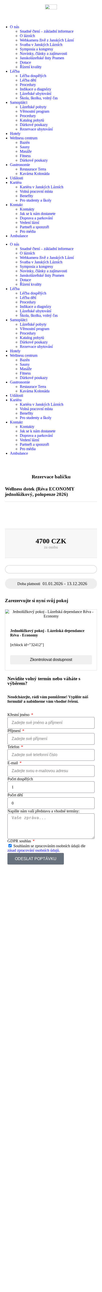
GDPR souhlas (19, 841)
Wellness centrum (23, 138)
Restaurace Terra (33, 169)
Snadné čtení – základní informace (47, 31)
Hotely (15, 133)
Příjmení (14, 731)
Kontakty (27, 209)
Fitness (25, 156)
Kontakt (16, 205)
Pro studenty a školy (35, 200)
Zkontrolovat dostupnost (51, 659)
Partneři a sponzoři (34, 227)
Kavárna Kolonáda (35, 173)
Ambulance (19, 236)
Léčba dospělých (33, 76)
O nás (14, 27)
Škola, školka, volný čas (39, 98)
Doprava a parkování (36, 218)
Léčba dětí (28, 80)
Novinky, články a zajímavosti (43, 53)
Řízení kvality (31, 67)
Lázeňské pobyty (33, 107)
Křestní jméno (18, 715)
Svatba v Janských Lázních (41, 44)
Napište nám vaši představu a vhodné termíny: (43, 811)
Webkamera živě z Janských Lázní (47, 40)
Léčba (15, 71)
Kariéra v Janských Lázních (41, 187)
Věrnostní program (34, 111)
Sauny (25, 147)
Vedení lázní (29, 222)
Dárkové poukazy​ (34, 125)
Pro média (28, 231)
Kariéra (16, 182)
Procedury (28, 85)
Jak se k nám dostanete (37, 214)
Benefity (26, 196)
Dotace (25, 62)
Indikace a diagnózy (35, 89)
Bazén (25, 142)
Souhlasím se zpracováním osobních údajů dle (46, 848)
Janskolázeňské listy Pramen (42, 58)
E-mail (13, 763)
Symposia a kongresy (36, 49)
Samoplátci (18, 102)
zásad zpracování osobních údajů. (33, 850)
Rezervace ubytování (36, 129)
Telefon (13, 747)
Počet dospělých (20, 779)
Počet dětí (15, 795)
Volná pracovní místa (36, 191)
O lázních (27, 36)
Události (16, 178)
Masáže (26, 151)
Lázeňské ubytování (35, 93)
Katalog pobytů (32, 120)
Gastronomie (20, 165)
